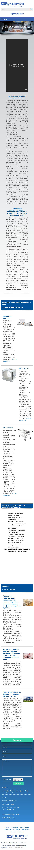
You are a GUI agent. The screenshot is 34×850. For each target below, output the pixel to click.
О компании (15, 827)
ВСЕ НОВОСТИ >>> (8, 589)
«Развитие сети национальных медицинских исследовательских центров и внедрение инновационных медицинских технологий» (17, 281)
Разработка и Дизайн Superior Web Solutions (13, 843)
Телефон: (5, 787)
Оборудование (24, 827)
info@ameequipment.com (10, 814)
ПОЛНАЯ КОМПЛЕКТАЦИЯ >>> (12, 307)
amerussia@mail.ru (8, 818)
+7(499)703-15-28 (15, 791)
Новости (13, 832)
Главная (7, 827)
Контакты (17, 740)
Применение (7, 829)
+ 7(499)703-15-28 (17, 14)
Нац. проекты (26, 829)
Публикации (16, 829)
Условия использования (8, 845)
